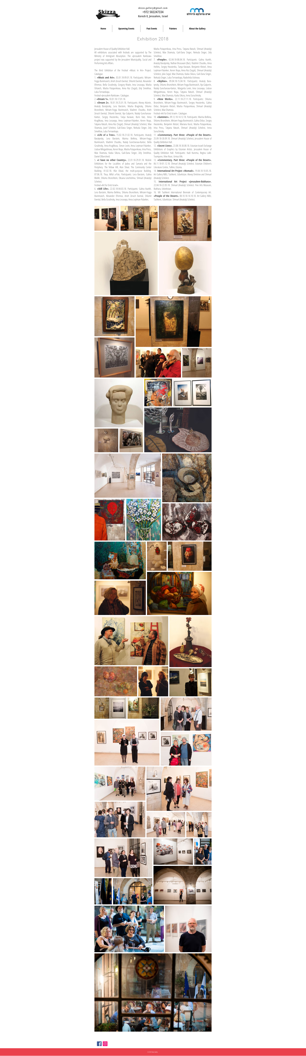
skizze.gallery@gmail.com (153, 8)
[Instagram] (105, 1043)
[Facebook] (99, 1043)
